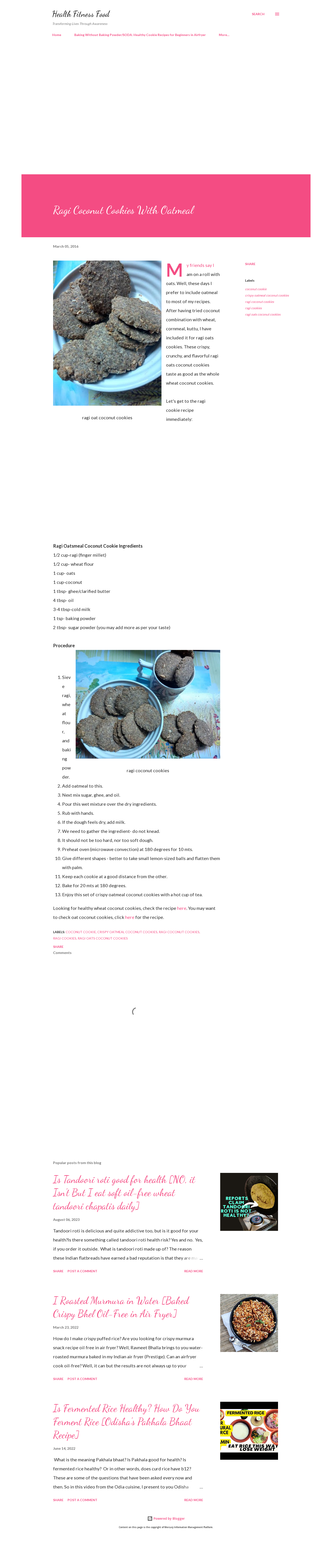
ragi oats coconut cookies (263, 314)
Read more (193, 1271)
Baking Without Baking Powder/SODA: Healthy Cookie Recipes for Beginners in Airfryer (140, 35)
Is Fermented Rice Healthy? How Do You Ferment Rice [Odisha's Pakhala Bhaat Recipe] (126, 1421)
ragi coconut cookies (259, 302)
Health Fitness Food (81, 14)
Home (56, 35)
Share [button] (250, 264)
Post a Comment (82, 1271)
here (181, 908)
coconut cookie (256, 289)
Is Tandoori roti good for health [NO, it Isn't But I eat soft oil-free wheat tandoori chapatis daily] (124, 1193)
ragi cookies (253, 308)
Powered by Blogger (169, 1518)
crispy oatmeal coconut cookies (267, 295)
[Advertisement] (156, 79)
